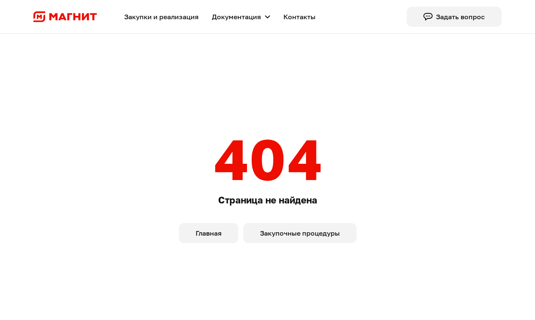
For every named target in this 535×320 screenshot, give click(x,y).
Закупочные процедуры (300, 233)
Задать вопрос (460, 17)
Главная (209, 233)
